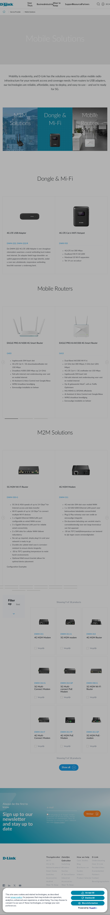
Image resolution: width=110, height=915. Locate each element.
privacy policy (16, 897)
